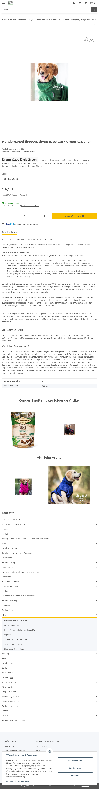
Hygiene (7, 634)
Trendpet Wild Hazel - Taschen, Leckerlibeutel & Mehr (25, 538)
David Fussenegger (10, 706)
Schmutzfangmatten (13, 644)
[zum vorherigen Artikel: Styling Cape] (89, 25)
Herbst (5, 534)
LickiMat (5, 591)
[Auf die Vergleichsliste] (85, 39)
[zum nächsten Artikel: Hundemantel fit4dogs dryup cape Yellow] (94, 25)
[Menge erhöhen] (44, 216)
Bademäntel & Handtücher (23, 151)
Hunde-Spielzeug (9, 600)
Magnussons (7, 567)
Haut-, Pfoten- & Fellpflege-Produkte (19, 630)
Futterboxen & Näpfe (11, 586)
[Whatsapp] (92, 782)
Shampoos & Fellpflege (14, 649)
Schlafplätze (7, 610)
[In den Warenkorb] (4, 33)
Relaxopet (6, 577)
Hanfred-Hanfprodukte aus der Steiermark (20, 572)
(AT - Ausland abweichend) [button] (29, 206)
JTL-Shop (85, 786)
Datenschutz (23, 781)
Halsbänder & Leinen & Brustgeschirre (18, 596)
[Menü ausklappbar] (3, 1)
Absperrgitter (8, 687)
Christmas (6, 715)
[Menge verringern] (5, 216)
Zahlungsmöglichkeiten (15, 750)
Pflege (4, 615)
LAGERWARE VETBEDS (11, 519)
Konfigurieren (75, 768)
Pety (4, 658)
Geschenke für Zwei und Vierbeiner (17, 553)
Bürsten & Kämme (12, 625)
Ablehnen (75, 775)
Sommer (5, 529)
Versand (23, 195)
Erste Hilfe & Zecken (10, 581)
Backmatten (7, 557)
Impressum (11, 781)
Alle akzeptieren (75, 761)
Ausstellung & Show (10, 696)
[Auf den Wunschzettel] (91, 39)
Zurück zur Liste (10, 20)
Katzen (5, 711)
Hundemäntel (8, 663)
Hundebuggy (7, 677)
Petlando (6, 605)
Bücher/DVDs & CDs (10, 701)
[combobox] (49, 179)
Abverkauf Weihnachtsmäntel (15, 720)
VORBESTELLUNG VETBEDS (13, 524)
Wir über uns (10, 746)
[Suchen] (94, 9)
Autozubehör (7, 672)
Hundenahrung (8, 562)
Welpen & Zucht (9, 691)
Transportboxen (9, 682)
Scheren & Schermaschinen (16, 639)
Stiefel (4, 668)
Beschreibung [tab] (9, 232)
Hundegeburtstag (9, 548)
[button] (74, 2)
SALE (4, 543)
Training (5, 653)
